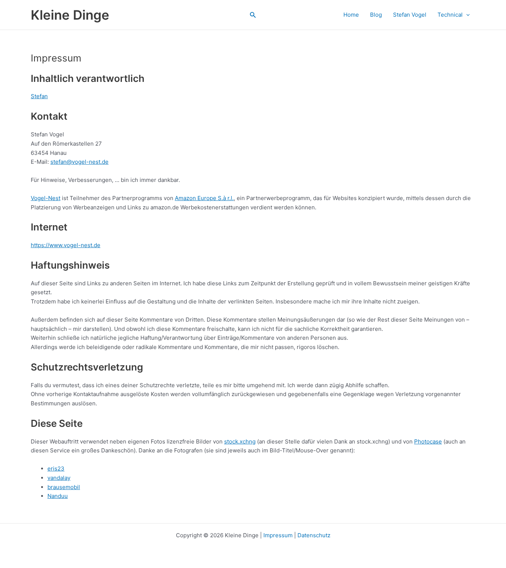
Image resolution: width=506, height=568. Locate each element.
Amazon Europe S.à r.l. (204, 198)
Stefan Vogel (409, 14)
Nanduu (57, 495)
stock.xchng (240, 441)
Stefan (39, 96)
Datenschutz (313, 535)
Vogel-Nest (45, 198)
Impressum (278, 535)
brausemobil (63, 487)
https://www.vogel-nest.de (65, 245)
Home (351, 14)
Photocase (428, 441)
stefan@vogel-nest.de (79, 161)
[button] (253, 15)
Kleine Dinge (70, 15)
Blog (376, 14)
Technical (450, 14)
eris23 (55, 468)
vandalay (58, 477)
